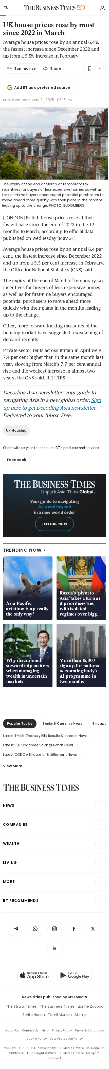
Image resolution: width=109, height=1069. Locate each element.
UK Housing (16, 430)
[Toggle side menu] (6, 8)
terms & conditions (89, 1030)
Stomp (81, 1014)
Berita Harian (34, 1014)
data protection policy (66, 1038)
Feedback (16, 459)
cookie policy (37, 1038)
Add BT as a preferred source (42, 87)
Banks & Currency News (62, 723)
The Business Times (57, 1006)
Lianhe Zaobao (90, 1006)
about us (12, 1030)
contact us (30, 1030)
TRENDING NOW (22, 550)
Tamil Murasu (60, 1014)
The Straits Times (21, 1006)
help (45, 1030)
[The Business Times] (50, 7)
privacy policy (62, 1030)
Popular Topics (19, 723)
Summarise (25, 68)
